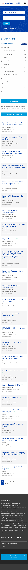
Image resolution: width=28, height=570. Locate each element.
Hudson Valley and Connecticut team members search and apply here (14, 556)
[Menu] (25, 3)
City (2, 92)
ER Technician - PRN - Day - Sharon (13, 328)
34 (5, 483)
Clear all (24, 44)
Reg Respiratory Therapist (10, 397)
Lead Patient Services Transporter (13, 371)
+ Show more (4, 84)
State (2, 87)
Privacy (3, 546)
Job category (5, 47)
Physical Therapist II (8, 239)
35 (7, 483)
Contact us (5, 501)
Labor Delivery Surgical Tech (11, 385)
